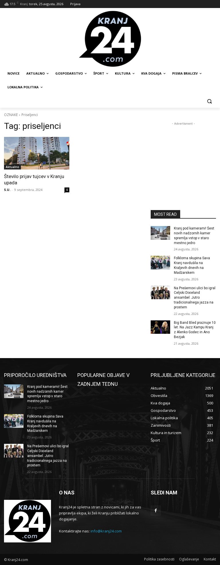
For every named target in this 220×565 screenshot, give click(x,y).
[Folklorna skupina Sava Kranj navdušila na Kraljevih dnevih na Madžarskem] (160, 262)
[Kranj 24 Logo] (27, 521)
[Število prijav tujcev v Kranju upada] (36, 153)
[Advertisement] (183, 155)
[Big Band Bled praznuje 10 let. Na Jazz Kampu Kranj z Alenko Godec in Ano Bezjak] (160, 327)
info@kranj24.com (106, 531)
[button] (209, 101)
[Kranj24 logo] (110, 39)
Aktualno (12, 167)
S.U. (7, 189)
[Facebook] (156, 511)
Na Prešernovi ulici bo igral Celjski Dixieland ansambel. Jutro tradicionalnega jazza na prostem (194, 297)
